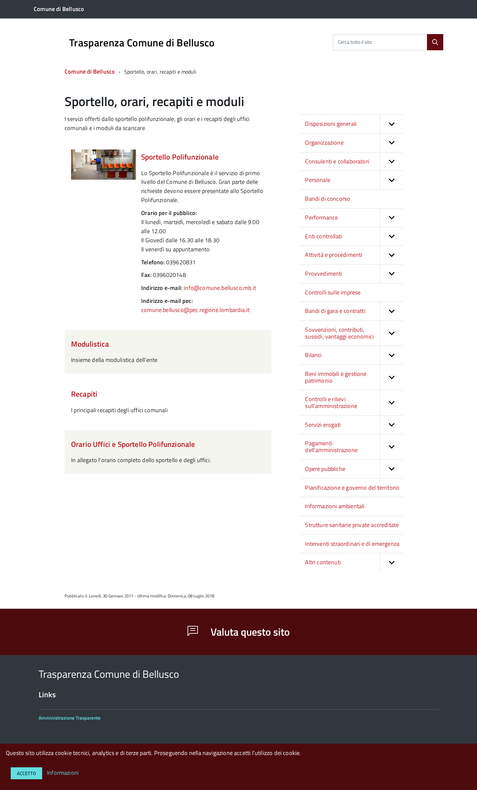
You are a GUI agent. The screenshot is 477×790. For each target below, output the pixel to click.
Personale (317, 179)
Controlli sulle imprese (333, 292)
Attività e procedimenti (333, 254)
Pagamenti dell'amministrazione (331, 446)
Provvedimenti (323, 273)
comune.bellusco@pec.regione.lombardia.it (195, 309)
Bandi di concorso (327, 198)
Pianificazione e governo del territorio (352, 487)
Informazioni (63, 772)
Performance (321, 217)
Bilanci (313, 355)
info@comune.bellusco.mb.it (220, 287)
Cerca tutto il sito (355, 42)
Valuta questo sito (249, 632)
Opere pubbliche (325, 468)
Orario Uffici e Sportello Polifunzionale (133, 444)
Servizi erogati (323, 424)
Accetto (26, 773)
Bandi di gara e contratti (335, 310)
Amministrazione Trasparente (70, 718)
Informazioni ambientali (334, 506)
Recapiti (84, 394)
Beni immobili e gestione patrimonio (335, 377)
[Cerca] (435, 42)
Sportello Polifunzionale (180, 156)
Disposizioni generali (331, 123)
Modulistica (90, 344)
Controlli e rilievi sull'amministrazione (331, 402)
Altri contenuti (323, 562)
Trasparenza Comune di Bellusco (142, 42)
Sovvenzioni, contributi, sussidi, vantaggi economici (339, 333)
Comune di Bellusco (90, 71)
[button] (391, 124)
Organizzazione (324, 142)
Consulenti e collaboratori (337, 161)
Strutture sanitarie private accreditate (352, 525)
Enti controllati (323, 236)
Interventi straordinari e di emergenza (352, 543)
